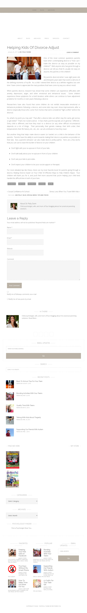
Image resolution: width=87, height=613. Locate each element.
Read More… (33, 318)
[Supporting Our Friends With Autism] (11, 433)
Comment (10, 259)
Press (47, 38)
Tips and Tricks (42, 195)
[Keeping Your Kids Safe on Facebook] (13, 554)
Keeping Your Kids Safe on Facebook (22, 553)
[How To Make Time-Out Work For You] (13, 584)
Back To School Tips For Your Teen (29, 381)
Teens (26, 561)
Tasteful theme (44, 606)
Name (9, 227)
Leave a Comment (73, 52)
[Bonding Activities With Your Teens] (11, 397)
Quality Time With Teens (25, 405)
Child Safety (11, 559)
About (20, 38)
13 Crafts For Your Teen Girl (48, 582)
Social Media (20, 561)
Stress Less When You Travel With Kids (64, 191)
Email (9, 238)
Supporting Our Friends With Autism (29, 429)
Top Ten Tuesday (19, 591)
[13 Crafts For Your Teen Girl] (38, 584)
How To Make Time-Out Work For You (23, 583)
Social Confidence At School (18, 191)
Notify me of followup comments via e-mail (21, 294)
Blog (42, 10)
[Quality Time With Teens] (11, 409)
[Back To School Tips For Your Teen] (11, 385)
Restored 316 (56, 606)
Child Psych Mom (43, 20)
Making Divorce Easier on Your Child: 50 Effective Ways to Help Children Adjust (44, 173)
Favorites (18, 559)
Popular (50, 559)
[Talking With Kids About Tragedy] (11, 421)
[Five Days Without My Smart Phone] (13, 570)
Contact (66, 38)
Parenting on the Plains (40, 559)
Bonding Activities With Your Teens (29, 393)
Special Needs (32, 195)
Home (34, 10)
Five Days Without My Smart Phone (24, 568)
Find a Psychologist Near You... (22, 528)
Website (10, 249)
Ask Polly (18, 195)
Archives (51, 10)
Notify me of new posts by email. (20, 299)
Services (56, 38)
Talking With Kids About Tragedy (28, 417)
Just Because (47, 588)
